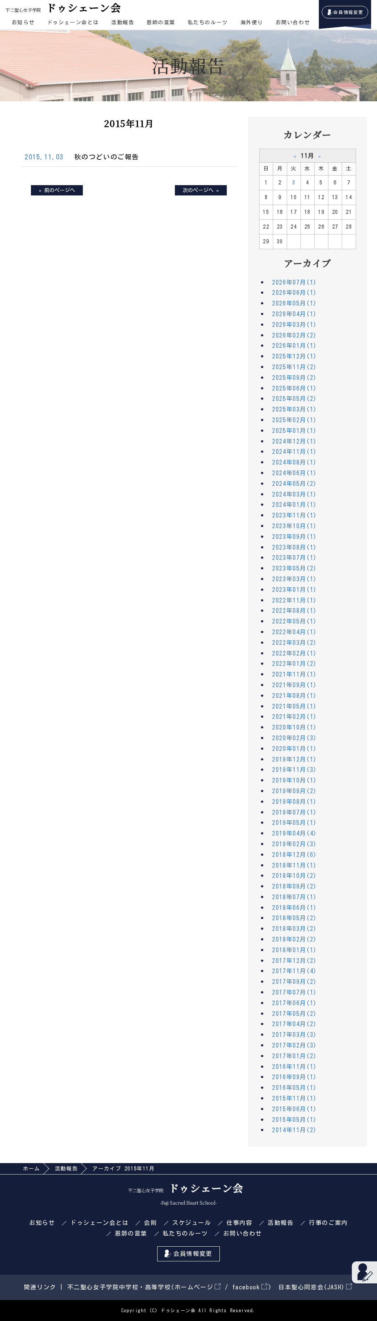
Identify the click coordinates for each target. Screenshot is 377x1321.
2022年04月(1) (294, 632)
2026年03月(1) (294, 325)
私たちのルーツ (208, 22)
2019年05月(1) (294, 823)
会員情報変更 (348, 12)
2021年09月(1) (294, 685)
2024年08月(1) (294, 462)
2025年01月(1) (294, 431)
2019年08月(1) (294, 802)
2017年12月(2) (294, 961)
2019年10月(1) (294, 780)
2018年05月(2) (294, 918)
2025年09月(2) (294, 378)
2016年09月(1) (294, 1077)
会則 (150, 1223)
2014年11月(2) (294, 1130)
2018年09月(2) (294, 886)
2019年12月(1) (294, 759)
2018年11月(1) (294, 865)
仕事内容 (239, 1223)
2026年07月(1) (294, 282)
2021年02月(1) (294, 717)
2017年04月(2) (294, 1024)
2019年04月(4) (294, 833)
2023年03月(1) (294, 579)
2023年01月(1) (294, 590)
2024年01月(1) (294, 505)
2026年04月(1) (294, 314)
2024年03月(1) (294, 494)
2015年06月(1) (294, 1109)
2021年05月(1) (294, 706)
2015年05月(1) (294, 1120)
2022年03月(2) (294, 643)
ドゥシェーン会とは (73, 22)
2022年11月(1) (294, 600)
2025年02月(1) (294, 420)
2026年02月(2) (294, 335)
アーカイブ (307, 262)
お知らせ (23, 22)
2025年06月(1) (294, 388)
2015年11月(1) (294, 1098)
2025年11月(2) (294, 367)
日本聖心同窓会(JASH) (311, 1287)
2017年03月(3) (294, 1035)
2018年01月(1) (294, 950)
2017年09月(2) (294, 982)
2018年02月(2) (294, 939)
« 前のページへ (57, 190)
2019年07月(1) (294, 812)
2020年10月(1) (294, 727)
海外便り (251, 22)
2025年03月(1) (294, 409)
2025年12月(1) (294, 356)
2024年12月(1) (294, 441)
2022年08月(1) (294, 611)
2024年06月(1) (294, 473)
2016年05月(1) (294, 1088)
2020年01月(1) (294, 749)
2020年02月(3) (294, 738)
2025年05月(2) (294, 399)
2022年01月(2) (294, 664)
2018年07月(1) (294, 897)
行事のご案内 (328, 1223)
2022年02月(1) (294, 653)
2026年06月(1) (294, 293)
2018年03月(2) (294, 929)
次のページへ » (201, 190)
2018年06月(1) (294, 908)
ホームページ (194, 1287)
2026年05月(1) (294, 303)
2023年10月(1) (294, 526)
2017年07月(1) (294, 992)
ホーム (31, 1168)
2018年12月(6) (294, 855)
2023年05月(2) (294, 568)
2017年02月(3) (294, 1045)
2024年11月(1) (294, 452)
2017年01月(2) (294, 1056)
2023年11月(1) (294, 515)
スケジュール (191, 1223)
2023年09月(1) (294, 537)
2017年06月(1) (294, 1003)
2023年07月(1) (294, 558)
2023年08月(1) (294, 547)
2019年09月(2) (294, 791)
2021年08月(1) (294, 696)
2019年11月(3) (294, 770)
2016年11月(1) (294, 1067)
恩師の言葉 (161, 22)
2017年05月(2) (294, 1014)
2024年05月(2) (294, 484)
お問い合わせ (293, 22)
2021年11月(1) (294, 674)
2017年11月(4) (294, 971)
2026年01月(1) (294, 346)
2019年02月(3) (294, 844)
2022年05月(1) (294, 621)
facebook (246, 1287)
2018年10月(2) (294, 876)
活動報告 (122, 22)
